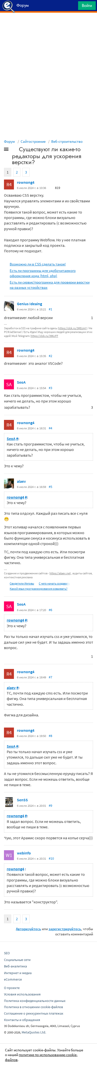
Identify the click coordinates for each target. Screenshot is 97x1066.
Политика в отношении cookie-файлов (33, 1007)
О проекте (12, 988)
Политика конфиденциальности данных (34, 1000)
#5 (50, 486)
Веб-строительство (67, 141)
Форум (9, 141)
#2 (50, 356)
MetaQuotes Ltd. (34, 1032)
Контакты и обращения (22, 1020)
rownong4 (25, 182)
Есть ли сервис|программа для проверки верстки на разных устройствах (50, 285)
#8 (50, 736)
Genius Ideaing (29, 303)
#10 (51, 858)
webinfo (24, 852)
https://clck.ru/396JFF (44, 336)
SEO (7, 953)
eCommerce (13, 979)
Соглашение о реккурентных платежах (33, 1013)
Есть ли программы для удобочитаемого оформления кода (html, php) (43, 273)
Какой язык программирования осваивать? (38, 588)
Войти (87, 5)
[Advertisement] (48, 25)
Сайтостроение (33, 141)
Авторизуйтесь (28, 928)
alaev (21, 481)
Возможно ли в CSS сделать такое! (38, 264)
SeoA (21, 382)
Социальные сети (17, 959)
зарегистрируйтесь (64, 928)
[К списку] (14, 150)
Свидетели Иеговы (22, 583)
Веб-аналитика (15, 966)
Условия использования (22, 994)
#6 (50, 610)
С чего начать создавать (54, 583)
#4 (50, 428)
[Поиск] (73, 6)
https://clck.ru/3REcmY (72, 328)
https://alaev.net (60, 573)
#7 (50, 677)
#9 (50, 805)
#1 (50, 309)
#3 (50, 388)
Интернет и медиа (18, 973)
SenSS (22, 799)
